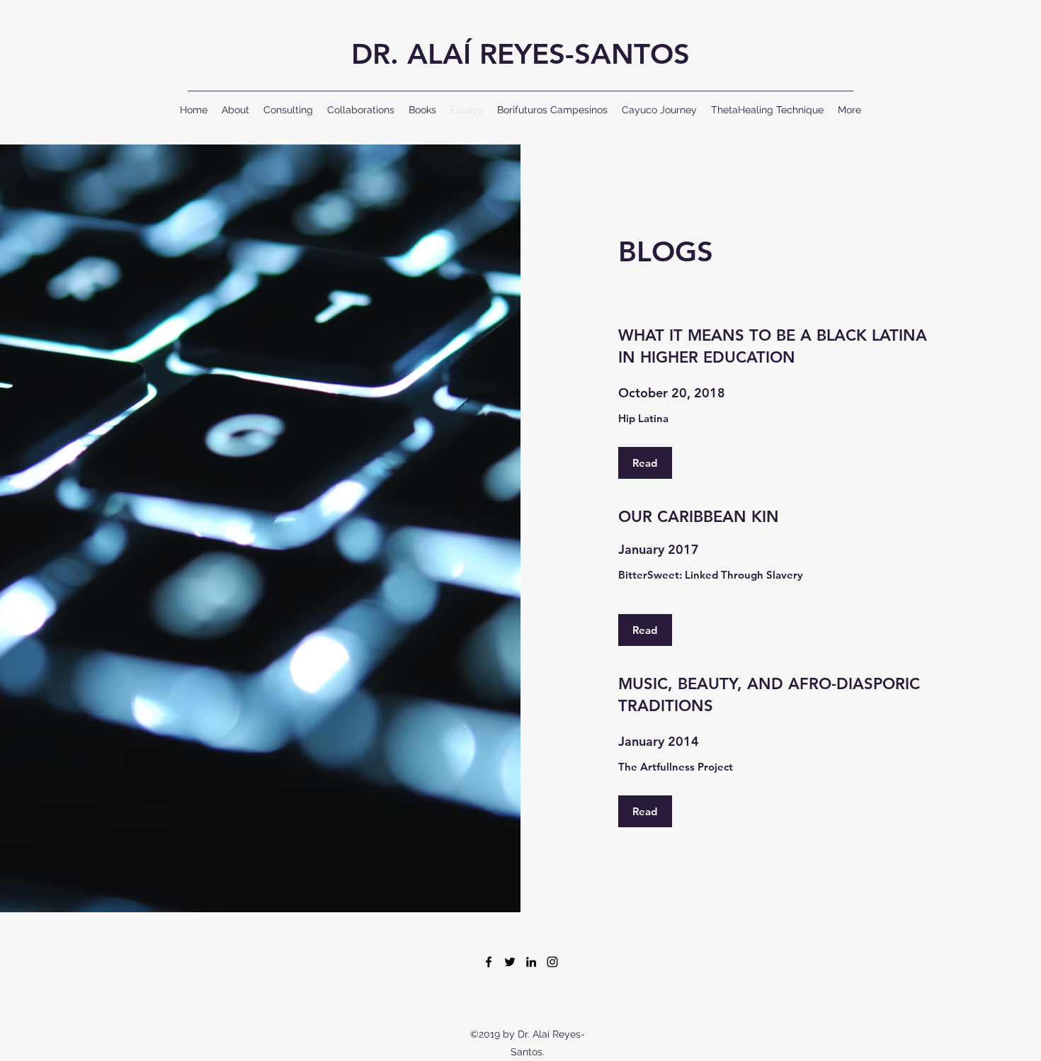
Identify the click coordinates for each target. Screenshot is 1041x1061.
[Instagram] (552, 962)
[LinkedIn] (531, 962)
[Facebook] (489, 962)
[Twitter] (510, 962)
